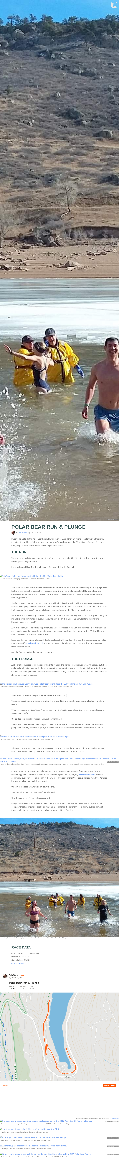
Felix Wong (24, 533)
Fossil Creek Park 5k (34, 643)
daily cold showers (87, 775)
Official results (17, 964)
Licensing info (114, 1118)
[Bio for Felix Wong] (13, 534)
